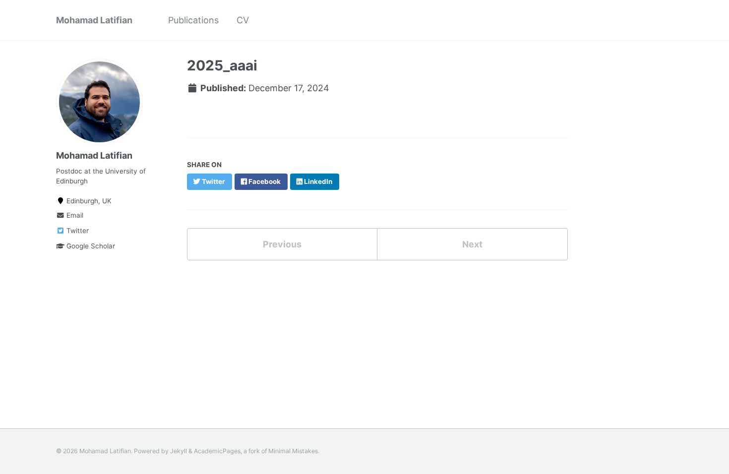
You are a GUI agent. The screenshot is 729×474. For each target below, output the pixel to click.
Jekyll (178, 451)
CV (243, 20)
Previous (282, 244)
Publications (193, 20)
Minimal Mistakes (293, 451)
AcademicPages (217, 451)
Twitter (76, 231)
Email (73, 215)
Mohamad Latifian (94, 20)
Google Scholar (89, 246)
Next (472, 244)
